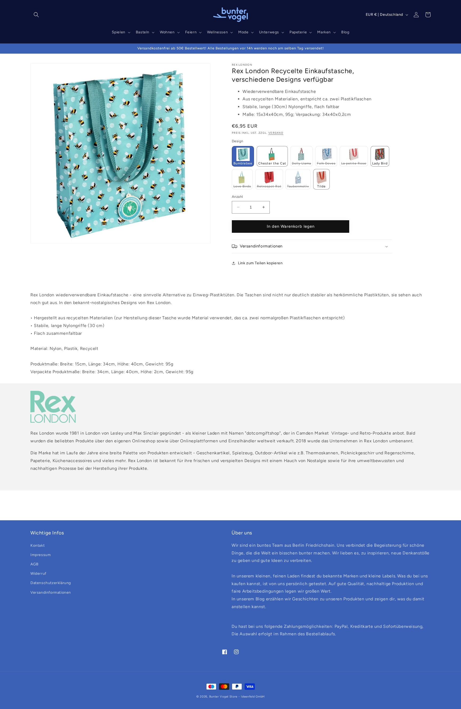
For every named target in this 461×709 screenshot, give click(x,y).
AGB (34, 564)
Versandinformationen (50, 592)
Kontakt (37, 545)
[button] (36, 15)
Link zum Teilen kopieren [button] (260, 263)
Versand (275, 133)
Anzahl (237, 197)
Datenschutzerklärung (50, 583)
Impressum (40, 555)
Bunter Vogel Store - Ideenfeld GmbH (237, 696)
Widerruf (38, 573)
